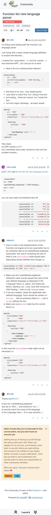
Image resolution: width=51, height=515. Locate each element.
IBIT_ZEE (10, 40)
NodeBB (23, 497)
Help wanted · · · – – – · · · (13, 22)
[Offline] (4, 40)
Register (8, 476)
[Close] (46, 428)
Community (26, 4)
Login (17, 476)
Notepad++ (37, 490)
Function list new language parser (33, 172)
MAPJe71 (10, 240)
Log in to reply (41, 30)
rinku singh (11, 167)
